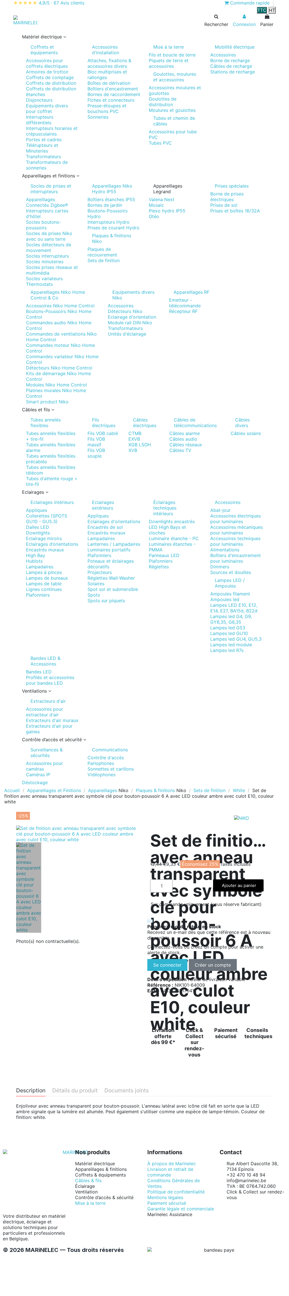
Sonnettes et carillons (110, 769)
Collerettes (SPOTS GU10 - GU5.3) (46, 518)
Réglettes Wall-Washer (111, 578)
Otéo (154, 216)
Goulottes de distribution (162, 101)
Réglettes (159, 566)
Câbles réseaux (185, 444)
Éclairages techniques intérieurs (164, 507)
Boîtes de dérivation (108, 83)
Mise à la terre (168, 47)
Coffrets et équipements (44, 49)
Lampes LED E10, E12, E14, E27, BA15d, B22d (233, 608)
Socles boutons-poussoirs (43, 225)
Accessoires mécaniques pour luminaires (236, 530)
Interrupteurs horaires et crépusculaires (52, 131)
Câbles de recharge (231, 66)
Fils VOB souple (96, 453)
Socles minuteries (45, 261)
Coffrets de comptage (50, 77)
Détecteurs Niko (125, 311)
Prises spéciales (232, 186)
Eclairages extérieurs (103, 505)
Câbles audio (183, 439)
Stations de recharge (232, 72)
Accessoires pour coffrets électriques (47, 63)
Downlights (38, 533)
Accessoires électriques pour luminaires (235, 518)
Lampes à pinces (44, 572)
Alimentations (224, 550)
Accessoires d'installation (105, 49)
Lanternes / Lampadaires (113, 544)
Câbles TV (180, 450)
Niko (123, 790)
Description (30, 1091)
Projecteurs (99, 572)
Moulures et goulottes (172, 110)
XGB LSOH (139, 444)
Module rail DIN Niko (130, 322)
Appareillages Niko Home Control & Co (57, 295)
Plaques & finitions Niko (111, 238)
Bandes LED (39, 672)
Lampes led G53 (227, 627)
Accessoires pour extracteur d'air (44, 711)
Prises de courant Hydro (113, 228)
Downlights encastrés (172, 521)
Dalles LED (37, 527)
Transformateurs (43, 156)
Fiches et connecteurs (110, 100)
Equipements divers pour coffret (47, 108)
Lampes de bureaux (47, 578)
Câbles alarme (184, 433)
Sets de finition (103, 260)
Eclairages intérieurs (52, 502)
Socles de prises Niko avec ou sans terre (49, 236)
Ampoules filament (230, 594)
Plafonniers (38, 595)
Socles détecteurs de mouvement (48, 247)
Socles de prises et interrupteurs (50, 188)
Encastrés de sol (105, 527)
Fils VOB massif (96, 441)
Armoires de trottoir (47, 72)
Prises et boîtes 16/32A (235, 211)
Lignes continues (44, 589)
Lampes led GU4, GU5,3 (236, 639)
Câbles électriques (144, 422)
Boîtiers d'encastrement (112, 89)
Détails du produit (75, 1091)
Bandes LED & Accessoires (45, 661)
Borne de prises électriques (227, 196)
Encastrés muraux (45, 550)
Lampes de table (44, 583)
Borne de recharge (230, 60)
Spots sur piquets (106, 600)
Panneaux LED (164, 555)
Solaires (95, 583)
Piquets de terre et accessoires (169, 63)
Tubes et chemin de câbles (174, 121)
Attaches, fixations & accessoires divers (109, 63)
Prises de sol (223, 205)
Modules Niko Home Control (56, 385)
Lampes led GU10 (229, 633)
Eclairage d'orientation (132, 317)
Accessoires (223, 55)
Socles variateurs (44, 278)
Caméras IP (38, 774)
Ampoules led (224, 599)
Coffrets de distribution (51, 83)
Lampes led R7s (227, 650)
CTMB (134, 433)
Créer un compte (213, 965)
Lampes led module (231, 644)
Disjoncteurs (39, 100)
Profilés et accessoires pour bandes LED (50, 680)
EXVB (134, 439)
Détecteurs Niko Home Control (59, 368)
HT (272, 10)
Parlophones (100, 763)
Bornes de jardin (104, 205)
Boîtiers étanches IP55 (111, 199)
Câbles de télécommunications (195, 422)
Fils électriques (103, 422)
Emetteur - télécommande (185, 302)
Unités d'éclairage (127, 334)
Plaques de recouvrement (102, 252)
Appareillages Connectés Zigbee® (47, 202)
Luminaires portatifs (108, 550)
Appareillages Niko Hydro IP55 (112, 188)
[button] (144, 37)
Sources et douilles (230, 572)
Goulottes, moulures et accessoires (174, 76)
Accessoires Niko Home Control (60, 305)
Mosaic (156, 205)
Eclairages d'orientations (113, 521)
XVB (132, 450)
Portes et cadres (44, 139)
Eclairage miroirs (44, 538)
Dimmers (219, 566)
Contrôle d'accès (105, 757)
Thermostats (39, 284)
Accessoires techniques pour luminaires (235, 541)
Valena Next (161, 199)
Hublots (34, 561)
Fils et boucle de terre (172, 55)
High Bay (35, 555)
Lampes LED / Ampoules (230, 583)
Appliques (36, 510)
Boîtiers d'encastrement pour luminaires (235, 558)
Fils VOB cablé (102, 433)
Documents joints (126, 1091)
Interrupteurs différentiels (39, 119)
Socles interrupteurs (47, 256)
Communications (110, 750)
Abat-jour (220, 510)
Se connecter (167, 965)
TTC (261, 10)
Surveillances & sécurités (46, 752)
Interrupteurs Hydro (108, 222)
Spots (93, 595)
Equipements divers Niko (133, 295)
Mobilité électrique (235, 47)
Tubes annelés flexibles (45, 422)
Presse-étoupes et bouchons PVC (106, 108)
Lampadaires (39, 566)
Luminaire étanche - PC (174, 538)
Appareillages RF (191, 292)
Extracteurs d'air (48, 701)
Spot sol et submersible (112, 589)
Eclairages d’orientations (52, 544)
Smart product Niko (47, 402)
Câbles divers (242, 422)
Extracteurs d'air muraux (52, 720)
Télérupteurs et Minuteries (42, 148)
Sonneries (97, 117)
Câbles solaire (246, 433)
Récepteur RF (183, 311)
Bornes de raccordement (113, 94)
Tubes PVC (160, 143)
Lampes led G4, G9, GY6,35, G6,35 (231, 619)
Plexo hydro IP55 (167, 211)
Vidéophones (101, 774)
